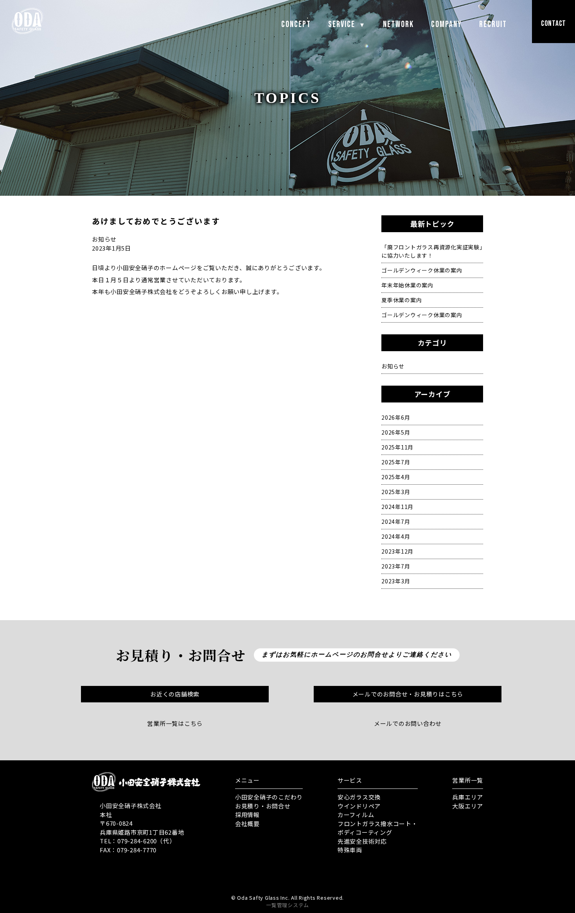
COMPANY (446, 24)
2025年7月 (395, 462)
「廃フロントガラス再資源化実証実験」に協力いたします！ (432, 251)
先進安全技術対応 (362, 841)
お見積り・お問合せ (263, 806)
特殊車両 (350, 850)
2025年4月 (395, 477)
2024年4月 (395, 536)
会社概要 (247, 823)
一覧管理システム (287, 905)
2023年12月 (397, 551)
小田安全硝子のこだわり (269, 797)
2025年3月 (395, 492)
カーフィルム (356, 814)
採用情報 (247, 814)
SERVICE (347, 24)
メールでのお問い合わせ (408, 723)
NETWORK (398, 24)
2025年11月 (397, 447)
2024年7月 (395, 521)
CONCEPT (296, 24)
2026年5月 (395, 432)
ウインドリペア (359, 806)
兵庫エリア (467, 797)
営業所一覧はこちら (175, 723)
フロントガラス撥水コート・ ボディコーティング (378, 828)
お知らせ (392, 366)
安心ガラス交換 (359, 797)
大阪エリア (467, 806)
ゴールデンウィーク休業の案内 (421, 270)
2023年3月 (395, 581)
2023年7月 (395, 566)
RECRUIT (493, 24)
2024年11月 (397, 507)
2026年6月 (395, 417)
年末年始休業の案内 (407, 285)
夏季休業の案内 (401, 300)
